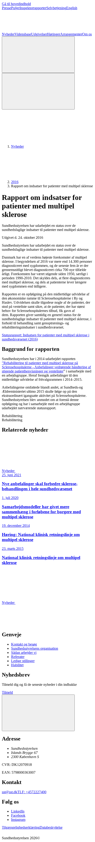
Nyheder (8, 34)
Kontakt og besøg (24, 644)
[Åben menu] (38, 91)
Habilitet (17, 665)
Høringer (53, 34)
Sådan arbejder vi (23, 653)
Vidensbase (23, 34)
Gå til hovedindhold (16, 4)
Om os (87, 34)
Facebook (18, 815)
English (71, 8)
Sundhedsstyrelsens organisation (34, 648)
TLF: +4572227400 (31, 792)
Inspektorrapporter (33, 8)
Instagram (18, 820)
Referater (17, 657)
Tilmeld (7, 692)
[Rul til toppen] (38, 713)
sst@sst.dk (9, 792)
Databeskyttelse (51, 827)
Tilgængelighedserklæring (21, 827)
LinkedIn (17, 811)
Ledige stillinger (23, 661)
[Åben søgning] (38, 54)
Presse (6, 8)
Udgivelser (39, 34)
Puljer (15, 8)
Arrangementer (71, 34)
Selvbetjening (56, 8)
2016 (14, 182)
